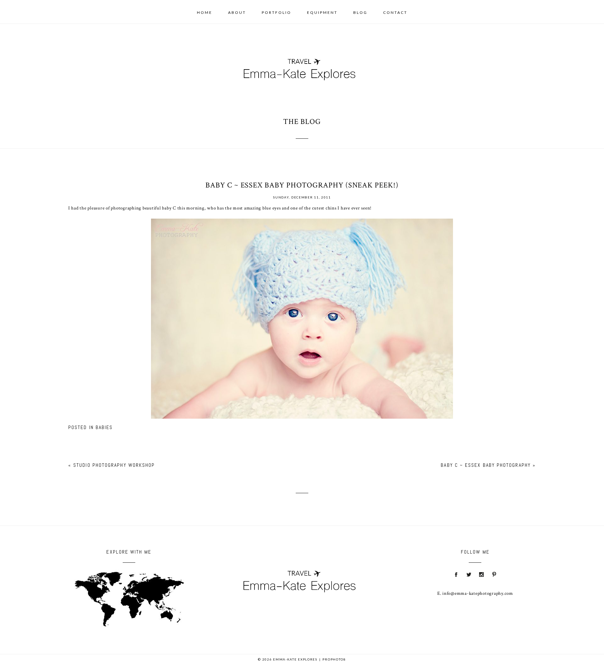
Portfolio (276, 12)
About (237, 12)
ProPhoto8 (334, 659)
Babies (104, 427)
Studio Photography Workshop (114, 465)
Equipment (322, 12)
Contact (395, 12)
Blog (360, 12)
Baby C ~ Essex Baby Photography (485, 465)
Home (204, 12)
